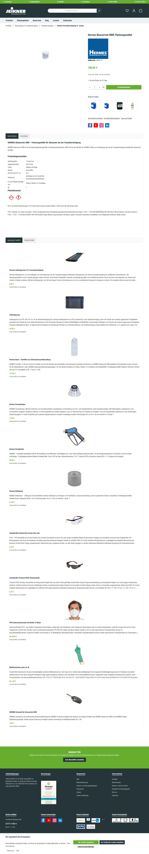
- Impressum (10, 851)
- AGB (17, 851)
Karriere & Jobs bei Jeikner (120, 786)
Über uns (114, 792)
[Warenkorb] (140, 11)
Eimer (32, 161)
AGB (78, 779)
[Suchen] (99, 11)
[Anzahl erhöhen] (100, 87)
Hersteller (114, 779)
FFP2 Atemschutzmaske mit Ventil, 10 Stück (25, 623)
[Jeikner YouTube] (96, 126)
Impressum (115, 795)
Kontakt (79, 792)
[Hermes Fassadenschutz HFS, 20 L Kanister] (93, 105)
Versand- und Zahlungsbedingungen (87, 786)
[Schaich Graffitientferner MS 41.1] (119, 105)
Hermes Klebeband (16, 491)
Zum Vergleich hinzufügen (95, 118)
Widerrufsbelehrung (82, 782)
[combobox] (72, 11)
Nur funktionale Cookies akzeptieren (112, 842)
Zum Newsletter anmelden (74, 760)
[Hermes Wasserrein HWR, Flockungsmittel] (46, 55)
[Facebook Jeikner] (90, 126)
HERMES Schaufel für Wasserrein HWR (23, 712)
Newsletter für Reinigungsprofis (121, 789)
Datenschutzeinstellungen (86, 847)
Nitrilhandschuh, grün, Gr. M (19, 667)
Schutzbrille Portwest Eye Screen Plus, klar (24, 533)
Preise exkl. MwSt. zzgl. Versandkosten (99, 74)
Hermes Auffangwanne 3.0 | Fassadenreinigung (26, 270)
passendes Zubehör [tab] (14, 240)
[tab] (12, 136)
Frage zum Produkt (126, 118)
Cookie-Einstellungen (83, 795)
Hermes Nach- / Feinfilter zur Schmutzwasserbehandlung (30, 360)
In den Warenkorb (123, 87)
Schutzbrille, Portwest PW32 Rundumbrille (24, 578)
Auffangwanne (14, 315)
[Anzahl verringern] (90, 87)
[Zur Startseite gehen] (16, 11)
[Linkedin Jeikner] (107, 126)
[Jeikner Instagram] (102, 126)
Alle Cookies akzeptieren (86, 842)
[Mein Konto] (134, 11)
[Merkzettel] (127, 11)
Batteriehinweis (116, 782)
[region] (46, 55)
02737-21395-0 (141, 2)
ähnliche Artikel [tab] (29, 240)
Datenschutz (80, 789)
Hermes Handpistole (16, 449)
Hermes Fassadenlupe (17, 404)
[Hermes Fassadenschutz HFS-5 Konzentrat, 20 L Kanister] (106, 105)
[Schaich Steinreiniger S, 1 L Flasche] (132, 105)
